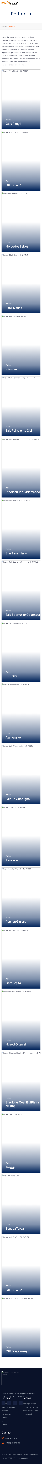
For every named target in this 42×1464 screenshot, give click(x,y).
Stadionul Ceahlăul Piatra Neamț (22, 1104)
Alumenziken (14, 737)
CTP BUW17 (13, 185)
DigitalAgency (34, 1454)
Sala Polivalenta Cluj (19, 430)
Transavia (12, 860)
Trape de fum (7, 1404)
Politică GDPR (7, 1458)
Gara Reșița (13, 983)
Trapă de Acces (7, 1411)
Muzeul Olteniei (16, 1044)
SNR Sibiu (12, 676)
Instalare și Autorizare (31, 1411)
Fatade (4, 1421)
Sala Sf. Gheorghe (18, 799)
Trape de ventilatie (9, 1407)
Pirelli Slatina (14, 307)
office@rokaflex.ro (13, 1443)
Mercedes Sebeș (17, 246)
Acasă (4, 26)
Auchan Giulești (16, 921)
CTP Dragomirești (17, 1351)
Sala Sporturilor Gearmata (23, 614)
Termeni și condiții (21, 1458)
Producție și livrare (30, 1404)
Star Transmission (17, 553)
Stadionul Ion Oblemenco (23, 492)
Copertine (5, 1425)
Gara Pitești (13, 123)
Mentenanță (27, 1414)
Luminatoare (6, 1414)
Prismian (11, 369)
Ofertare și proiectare (31, 1407)
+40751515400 (11, 1438)
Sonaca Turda (15, 1228)
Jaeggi (10, 1167)
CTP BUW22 (14, 1290)
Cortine (4, 1418)
